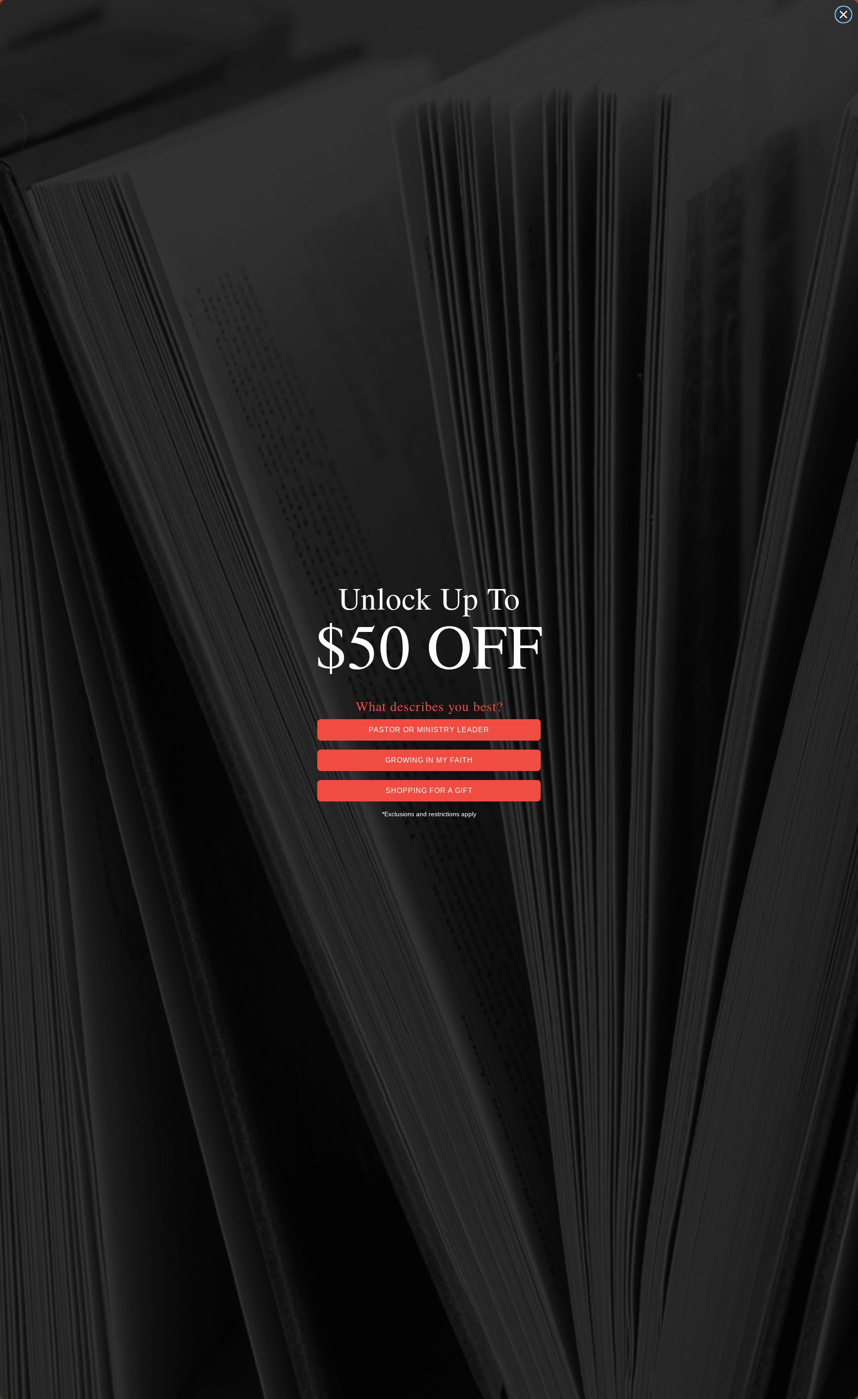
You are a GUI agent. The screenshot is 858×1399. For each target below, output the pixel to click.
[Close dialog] (843, 14)
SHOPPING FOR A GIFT (429, 790)
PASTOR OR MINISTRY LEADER (429, 729)
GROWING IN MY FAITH (429, 760)
